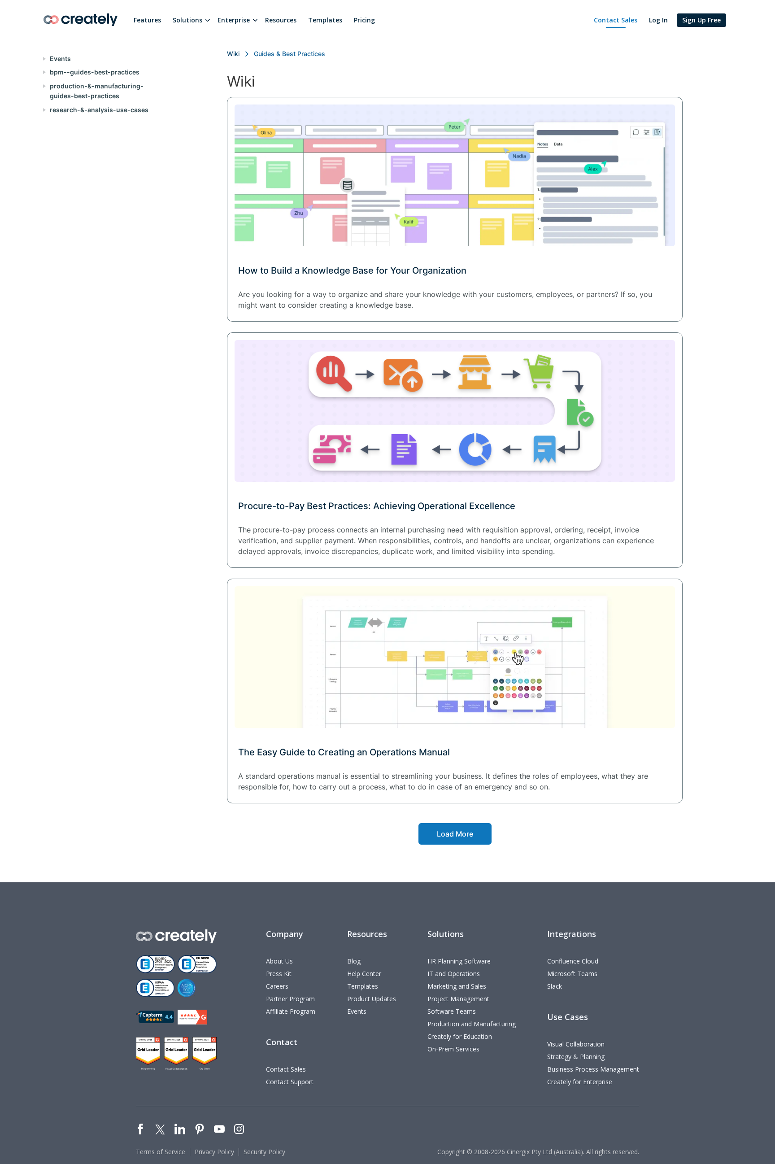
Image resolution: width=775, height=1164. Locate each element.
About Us (279, 961)
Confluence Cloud (572, 961)
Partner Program (290, 998)
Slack (554, 986)
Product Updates (371, 998)
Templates (325, 20)
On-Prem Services (453, 1049)
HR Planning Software (459, 961)
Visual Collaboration (576, 1044)
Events (60, 58)
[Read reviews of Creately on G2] (192, 1017)
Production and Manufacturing (471, 1024)
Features (147, 20)
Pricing (364, 20)
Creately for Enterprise (579, 1081)
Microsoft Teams (572, 973)
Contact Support (289, 1081)
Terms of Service (160, 1151)
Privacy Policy (214, 1151)
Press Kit (279, 973)
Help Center (364, 973)
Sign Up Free (701, 20)
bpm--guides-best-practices (94, 72)
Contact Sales (615, 20)
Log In (658, 20)
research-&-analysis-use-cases (99, 109)
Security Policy (264, 1151)
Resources (280, 20)
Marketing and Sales (456, 986)
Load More (455, 833)
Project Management (458, 998)
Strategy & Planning (576, 1056)
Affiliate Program (290, 1011)
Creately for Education (459, 1036)
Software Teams (451, 1011)
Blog (354, 961)
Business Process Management (593, 1069)
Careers (277, 986)
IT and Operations (453, 973)
